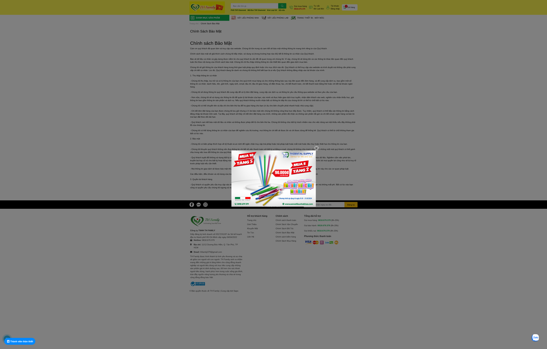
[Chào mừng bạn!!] (273, 178)
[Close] (316, 148)
